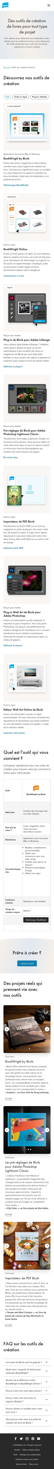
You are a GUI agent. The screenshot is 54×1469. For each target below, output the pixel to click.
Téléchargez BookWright (16, 185)
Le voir (8, 1098)
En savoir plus (10, 457)
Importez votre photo (14, 733)
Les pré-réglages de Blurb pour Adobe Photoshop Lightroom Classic (22, 1166)
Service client (21, 1464)
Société (17, 1450)
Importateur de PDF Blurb (22, 1278)
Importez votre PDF (13, 548)
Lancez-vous (27, 963)
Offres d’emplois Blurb (31, 1450)
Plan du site (33, 1464)
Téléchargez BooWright (36, 919)
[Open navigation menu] (49, 5)
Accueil (6, 67)
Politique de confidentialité (30, 1455)
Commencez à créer (13, 275)
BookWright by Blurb (19, 1061)
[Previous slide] (7, 1029)
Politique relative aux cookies (27, 1459)
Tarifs (15, 1455)
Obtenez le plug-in (12, 366)
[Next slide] (47, 1029)
